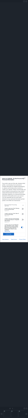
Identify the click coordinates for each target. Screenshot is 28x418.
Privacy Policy (22, 239)
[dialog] (14, 209)
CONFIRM (8, 234)
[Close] (25, 178)
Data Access (14, 239)
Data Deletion (5, 239)
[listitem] (14, 205)
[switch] (22, 209)
